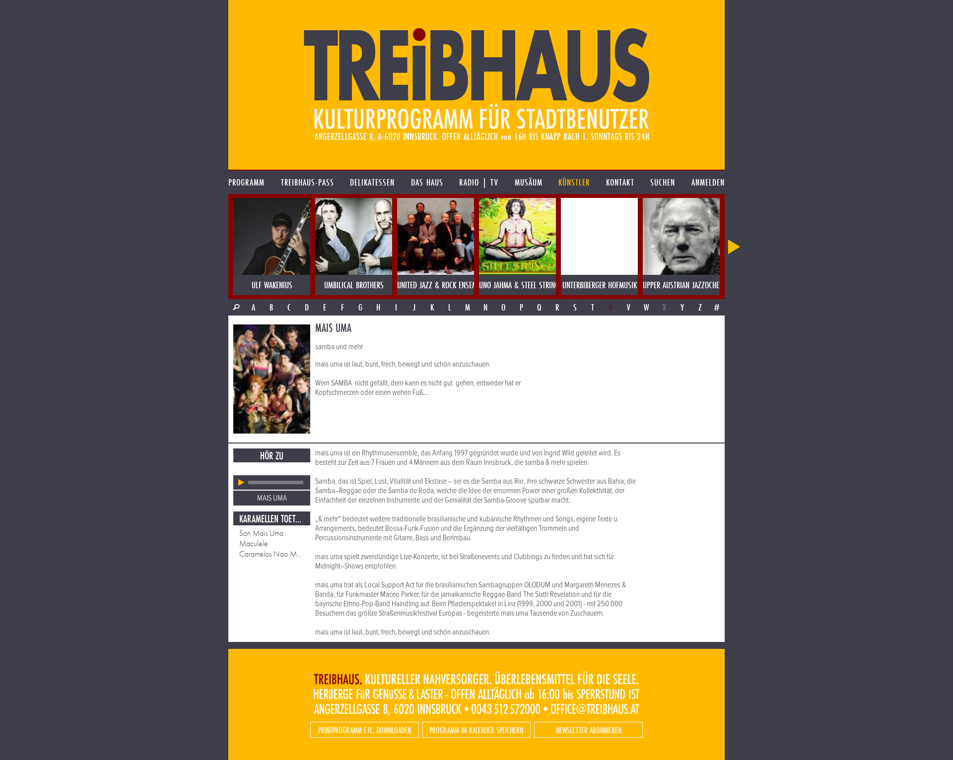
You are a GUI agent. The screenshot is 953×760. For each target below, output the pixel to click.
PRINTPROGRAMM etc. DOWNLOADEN (364, 730)
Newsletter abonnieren (588, 730)
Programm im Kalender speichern (476, 730)
